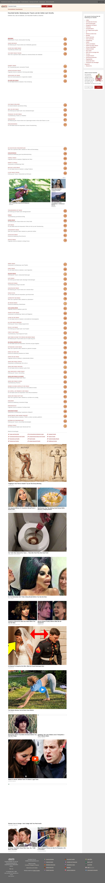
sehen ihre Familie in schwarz (16, 376)
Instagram (32, 865)
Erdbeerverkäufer (90, 49)
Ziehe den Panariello (50, 1)
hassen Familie (52, 436)
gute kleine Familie (13, 307)
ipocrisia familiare (50, 859)
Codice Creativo (36, 870)
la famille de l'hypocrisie (72, 862)
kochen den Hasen (90, 60)
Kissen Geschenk (90, 37)
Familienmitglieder (13, 410)
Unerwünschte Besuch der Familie (17, 436)
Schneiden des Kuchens (91, 21)
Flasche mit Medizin (90, 43)
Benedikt (88, 35)
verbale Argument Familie (34, 441)
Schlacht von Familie (14, 441)
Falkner (87, 42)
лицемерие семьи (71, 864)
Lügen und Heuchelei (14, 434)
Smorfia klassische (24, 1)
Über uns (11, 868)
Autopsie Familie (52, 434)
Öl (86, 32)
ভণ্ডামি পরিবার (89, 864)
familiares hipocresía (50, 864)
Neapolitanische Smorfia (6, 1)
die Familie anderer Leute (14, 342)
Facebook (27, 865)
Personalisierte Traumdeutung (15, 9)
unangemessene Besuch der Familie (37, 436)
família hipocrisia (49, 867)
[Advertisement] (37, 26)
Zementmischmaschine (91, 57)
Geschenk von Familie (14, 438)
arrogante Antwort (90, 55)
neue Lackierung (89, 38)
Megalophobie (89, 59)
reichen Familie (12, 273)
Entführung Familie (53, 441)
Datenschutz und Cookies (31, 867)
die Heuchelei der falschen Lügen (36, 434)
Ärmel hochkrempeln (90, 23)
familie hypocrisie (50, 870)
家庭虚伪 (69, 867)
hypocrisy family (49, 862)
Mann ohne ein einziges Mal (92, 52)
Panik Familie (32, 438)
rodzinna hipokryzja (71, 870)
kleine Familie (11, 220)
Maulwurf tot (89, 66)
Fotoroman (88, 27)
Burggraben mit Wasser (91, 25)
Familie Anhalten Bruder (54, 438)
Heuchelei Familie (71, 859)
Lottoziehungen (42, 1)
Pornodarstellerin (90, 28)
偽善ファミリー (90, 867)
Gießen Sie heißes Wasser (92, 45)
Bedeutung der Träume (15, 1)
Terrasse (88, 54)
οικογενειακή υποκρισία (92, 870)
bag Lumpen (89, 50)
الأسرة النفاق (89, 862)
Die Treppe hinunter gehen (92, 30)
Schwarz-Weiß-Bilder (91, 47)
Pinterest (37, 865)
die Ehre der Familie (13, 80)
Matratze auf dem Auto (91, 33)
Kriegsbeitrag (89, 40)
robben (87, 20)
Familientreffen (12, 153)
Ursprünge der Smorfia (33, 1)
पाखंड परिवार (89, 859)
